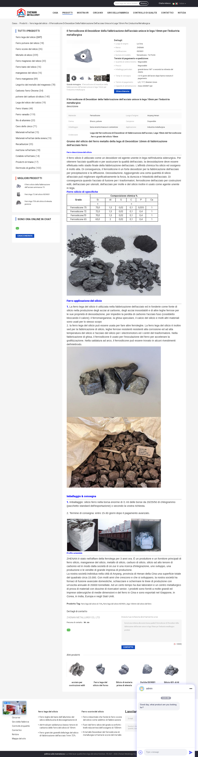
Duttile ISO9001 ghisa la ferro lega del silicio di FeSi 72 (148, 684)
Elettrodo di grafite (25, 168)
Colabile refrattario (25, 156)
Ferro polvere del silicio (27, 43)
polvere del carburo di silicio (30, 96)
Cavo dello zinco (24, 126)
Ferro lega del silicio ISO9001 (114, 604)
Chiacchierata (122, 91)
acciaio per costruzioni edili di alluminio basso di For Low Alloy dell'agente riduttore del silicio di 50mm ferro (77, 684)
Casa (55, 13)
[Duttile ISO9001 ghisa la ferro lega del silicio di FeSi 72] (148, 669)
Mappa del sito (19, 738)
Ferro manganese (24, 78)
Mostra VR (83, 13)
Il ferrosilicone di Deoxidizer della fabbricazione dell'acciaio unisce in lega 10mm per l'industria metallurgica (87, 87)
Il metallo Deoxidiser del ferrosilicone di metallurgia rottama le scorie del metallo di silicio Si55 (102, 734)
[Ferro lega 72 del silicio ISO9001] (18, 194)
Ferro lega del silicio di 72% (91, 604)
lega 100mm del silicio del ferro (139, 604)
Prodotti (67, 13)
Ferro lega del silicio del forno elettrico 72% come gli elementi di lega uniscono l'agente (100, 684)
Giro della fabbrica (118, 13)
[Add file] (141, 752)
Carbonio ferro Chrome (27, 90)
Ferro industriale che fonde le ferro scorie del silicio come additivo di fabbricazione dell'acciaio (102, 719)
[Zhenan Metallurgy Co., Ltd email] (19, 228)
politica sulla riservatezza (54, 754)
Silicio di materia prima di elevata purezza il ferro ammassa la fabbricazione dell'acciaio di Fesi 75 (124, 684)
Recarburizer (22, 144)
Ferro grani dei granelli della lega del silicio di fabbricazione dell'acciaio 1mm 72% (59, 734)
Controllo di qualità (145, 13)
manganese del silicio (26, 72)
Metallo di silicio (24, 55)
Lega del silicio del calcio (28, 102)
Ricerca (144, 3)
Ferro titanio (22, 108)
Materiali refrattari (25, 132)
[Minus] (190, 688)
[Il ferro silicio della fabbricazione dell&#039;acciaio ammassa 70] (18, 185)
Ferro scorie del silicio (27, 49)
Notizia (182, 13)
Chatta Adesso (165, 3)
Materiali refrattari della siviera (31, 138)
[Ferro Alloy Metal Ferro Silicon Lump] (83, 56)
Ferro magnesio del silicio (28, 61)
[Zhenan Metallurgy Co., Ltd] (28, 12)
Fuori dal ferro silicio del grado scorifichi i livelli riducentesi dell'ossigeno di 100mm (102, 726)
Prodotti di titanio (25, 162)
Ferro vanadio (22, 114)
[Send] (190, 752)
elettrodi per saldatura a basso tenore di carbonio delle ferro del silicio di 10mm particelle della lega (59, 727)
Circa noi (98, 13)
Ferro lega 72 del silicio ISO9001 (37, 194)
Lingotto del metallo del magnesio (33, 84)
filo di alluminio (23, 120)
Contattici (167, 13)
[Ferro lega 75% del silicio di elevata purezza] (18, 202)
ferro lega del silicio (38, 23)
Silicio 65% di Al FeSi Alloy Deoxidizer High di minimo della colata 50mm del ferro (171, 684)
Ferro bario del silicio (26, 67)
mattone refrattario (26, 150)
